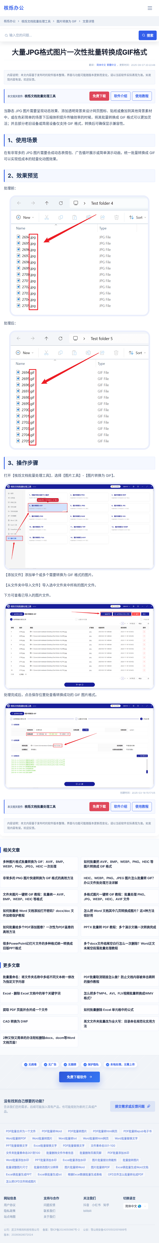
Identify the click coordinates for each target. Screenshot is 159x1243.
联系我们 (49, 1211)
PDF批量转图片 (77, 1131)
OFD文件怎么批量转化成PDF (125, 1174)
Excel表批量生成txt (50, 1174)
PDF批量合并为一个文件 (21, 1131)
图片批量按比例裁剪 (104, 1160)
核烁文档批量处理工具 (36, 21)
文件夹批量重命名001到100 (23, 1152)
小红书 (96, 1205)
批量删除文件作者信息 (59, 1152)
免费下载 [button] (99, 96)
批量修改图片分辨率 (46, 1167)
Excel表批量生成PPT (19, 1174)
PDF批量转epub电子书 (138, 1131)
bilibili (87, 1211)
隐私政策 (10, 1211)
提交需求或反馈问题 (130, 1106)
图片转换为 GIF (67, 21)
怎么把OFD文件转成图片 (21, 1181)
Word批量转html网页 (96, 1138)
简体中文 (101, 64)
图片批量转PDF (100, 1167)
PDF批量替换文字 (74, 1145)
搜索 (150, 35)
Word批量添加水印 (17, 1160)
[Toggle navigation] (150, 8)
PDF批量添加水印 (118, 1152)
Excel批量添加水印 (74, 1160)
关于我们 (49, 1216)
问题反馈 (49, 1205)
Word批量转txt (68, 1138)
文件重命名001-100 (103, 1145)
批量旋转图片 (131, 1160)
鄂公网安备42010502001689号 (109, 1229)
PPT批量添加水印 (46, 1160)
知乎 (106, 1205)
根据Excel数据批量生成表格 (85, 1174)
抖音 (86, 1205)
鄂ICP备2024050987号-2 (65, 1229)
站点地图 (10, 1216)
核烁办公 (14, 8)
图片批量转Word (75, 1167)
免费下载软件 (77, 1077)
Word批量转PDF (16, 1138)
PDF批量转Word (52, 1131)
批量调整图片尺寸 (17, 1167)
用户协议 (10, 1205)
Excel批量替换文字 (45, 1145)
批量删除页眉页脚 (90, 1152)
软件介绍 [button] (120, 96)
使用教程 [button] (142, 96)
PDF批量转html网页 (105, 1131)
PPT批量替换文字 (17, 1145)
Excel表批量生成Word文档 (132, 1167)
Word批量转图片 (42, 1138)
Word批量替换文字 (126, 1138)
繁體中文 (111, 64)
